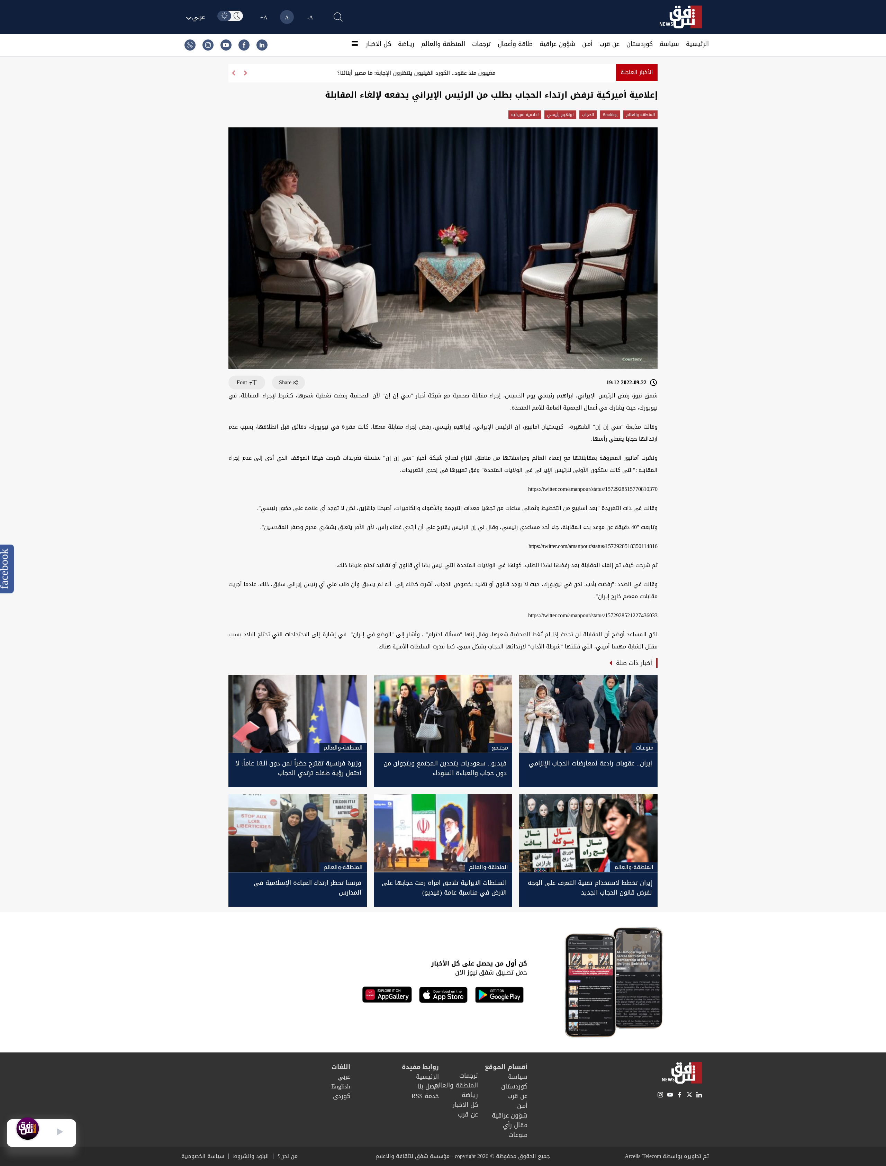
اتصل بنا (428, 1086)
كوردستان (639, 44)
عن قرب (609, 44)
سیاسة (669, 44)
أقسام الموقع (506, 1067)
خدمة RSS (425, 1096)
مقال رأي (515, 1125)
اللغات (341, 1067)
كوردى (341, 1096)
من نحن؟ (288, 1156)
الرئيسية (697, 44)
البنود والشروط (251, 1156)
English (340, 1086)
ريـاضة (406, 44)
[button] (233, 73)
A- (310, 17)
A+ (264, 17)
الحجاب (588, 114)
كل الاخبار (378, 44)
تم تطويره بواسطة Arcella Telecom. (666, 1156)
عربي (343, 1077)
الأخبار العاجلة (637, 72)
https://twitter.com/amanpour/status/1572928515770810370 (593, 489)
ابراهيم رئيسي (560, 114)
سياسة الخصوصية (202, 1156)
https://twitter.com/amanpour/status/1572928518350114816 (593, 546)
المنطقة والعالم (443, 44)
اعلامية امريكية (525, 114)
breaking (610, 114)
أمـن (587, 44)
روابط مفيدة (420, 1067)
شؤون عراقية (557, 44)
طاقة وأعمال (515, 44)
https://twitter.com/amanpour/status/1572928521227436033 (593, 615)
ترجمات (481, 44)
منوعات (517, 1135)
